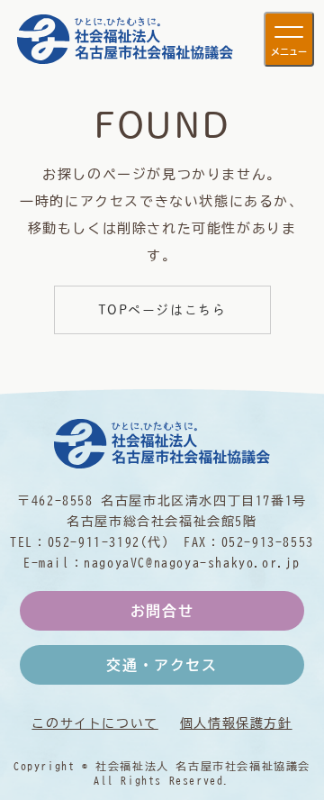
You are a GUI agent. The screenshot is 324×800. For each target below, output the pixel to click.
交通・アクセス (161, 665)
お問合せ (162, 611)
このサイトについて (95, 723)
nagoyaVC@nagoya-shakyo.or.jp (192, 562)
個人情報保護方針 (236, 723)
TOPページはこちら (162, 310)
